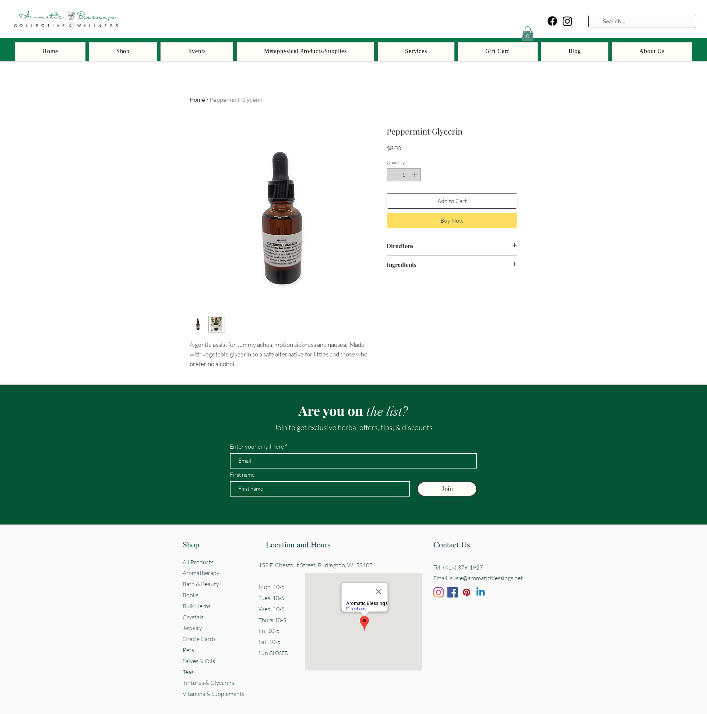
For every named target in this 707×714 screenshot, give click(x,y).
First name (242, 474)
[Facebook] (552, 21)
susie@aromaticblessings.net (486, 578)
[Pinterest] (466, 592)
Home (197, 100)
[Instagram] (567, 21)
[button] (527, 33)
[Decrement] (392, 174)
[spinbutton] (404, 174)
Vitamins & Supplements (214, 693)
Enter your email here (257, 446)
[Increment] (415, 174)
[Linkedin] (480, 592)
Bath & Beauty (201, 584)
